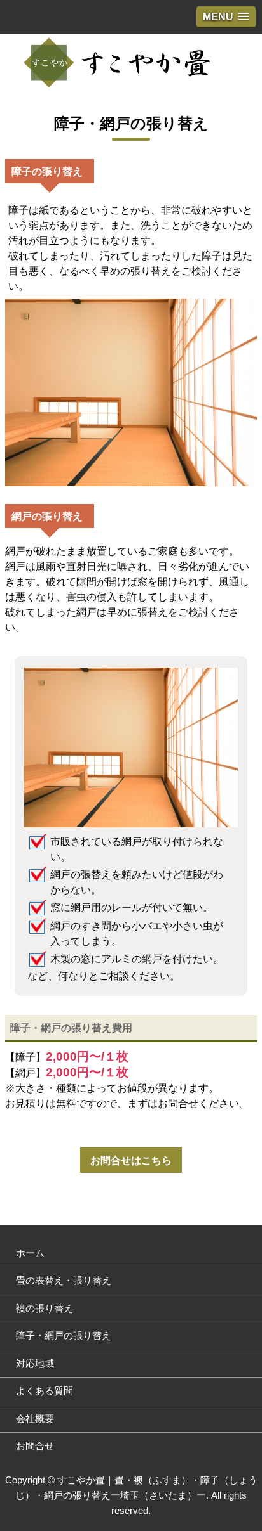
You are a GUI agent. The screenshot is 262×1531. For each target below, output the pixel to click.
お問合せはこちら (131, 1160)
